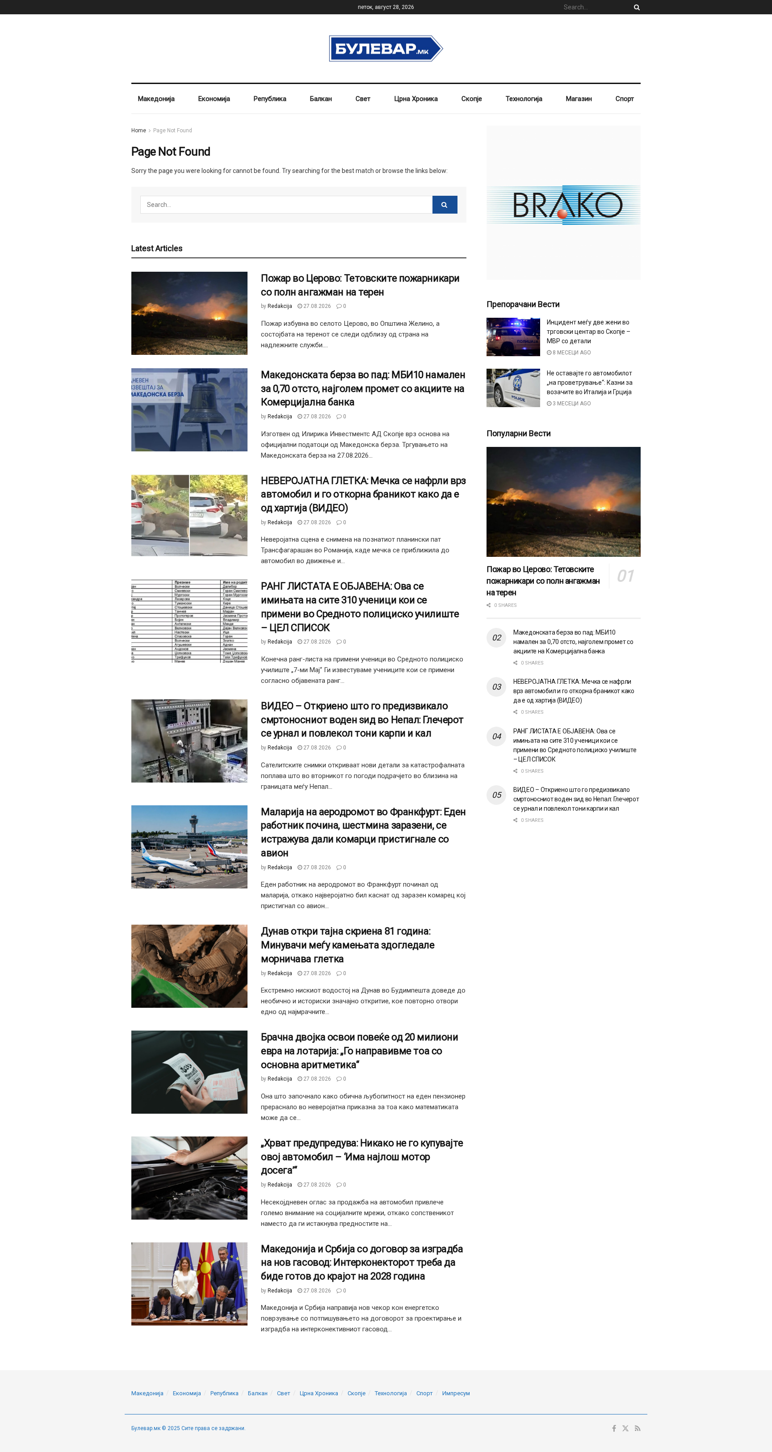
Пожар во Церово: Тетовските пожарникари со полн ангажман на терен (543, 580)
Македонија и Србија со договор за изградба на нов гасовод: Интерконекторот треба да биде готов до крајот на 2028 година (362, 1262)
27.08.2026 (316, 306)
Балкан (321, 99)
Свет (363, 99)
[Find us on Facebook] (614, 1428)
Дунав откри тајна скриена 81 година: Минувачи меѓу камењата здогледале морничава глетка (347, 945)
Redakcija (280, 306)
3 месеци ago (571, 403)
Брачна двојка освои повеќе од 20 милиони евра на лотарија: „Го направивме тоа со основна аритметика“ (359, 1050)
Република (270, 99)
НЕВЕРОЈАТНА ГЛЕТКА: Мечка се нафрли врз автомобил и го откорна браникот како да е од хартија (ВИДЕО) (363, 494)
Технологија (524, 99)
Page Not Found (172, 130)
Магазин (579, 99)
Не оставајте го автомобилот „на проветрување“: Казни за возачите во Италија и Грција (590, 383)
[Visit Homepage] (386, 48)
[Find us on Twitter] (625, 1428)
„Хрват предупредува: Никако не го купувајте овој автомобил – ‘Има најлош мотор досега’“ (362, 1156)
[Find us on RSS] (638, 1428)
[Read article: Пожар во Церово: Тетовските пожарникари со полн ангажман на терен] (189, 313)
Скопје (472, 99)
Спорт (625, 99)
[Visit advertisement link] (564, 203)
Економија (214, 99)
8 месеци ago (571, 352)
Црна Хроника (416, 99)
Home (138, 130)
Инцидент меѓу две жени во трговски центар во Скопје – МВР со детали (588, 332)
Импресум (456, 1393)
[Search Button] (635, 7)
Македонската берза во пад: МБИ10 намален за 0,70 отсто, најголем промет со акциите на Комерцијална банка (363, 388)
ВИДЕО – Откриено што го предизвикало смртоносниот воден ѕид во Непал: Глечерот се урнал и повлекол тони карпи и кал (362, 719)
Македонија (156, 99)
